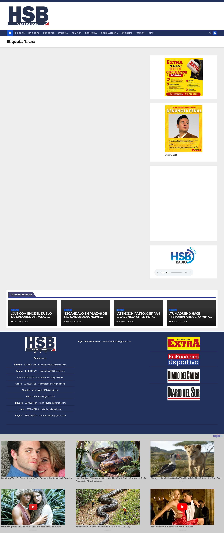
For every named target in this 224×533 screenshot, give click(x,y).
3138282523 (29, 377)
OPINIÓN (140, 33)
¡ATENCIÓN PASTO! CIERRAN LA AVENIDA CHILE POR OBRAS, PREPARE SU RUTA (138, 317)
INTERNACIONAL (109, 33)
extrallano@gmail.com (51, 409)
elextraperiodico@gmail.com (51, 384)
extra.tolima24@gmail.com (52, 371)
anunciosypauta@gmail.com (52, 415)
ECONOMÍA (91, 33)
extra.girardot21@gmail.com (45, 390)
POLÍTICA (77, 33)
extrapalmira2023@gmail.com (52, 365)
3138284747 (31, 403)
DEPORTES (49, 33)
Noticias (15, 310)
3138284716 (30, 384)
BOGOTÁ (20, 33)
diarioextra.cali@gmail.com (50, 377)
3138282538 (31, 415)
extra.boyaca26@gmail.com (52, 403)
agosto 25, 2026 (21, 321)
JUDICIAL (63, 33)
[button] (210, 33)
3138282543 (31, 371)
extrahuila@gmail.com (44, 396)
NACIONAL (33, 33)
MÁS (151, 33)
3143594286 (30, 365)
